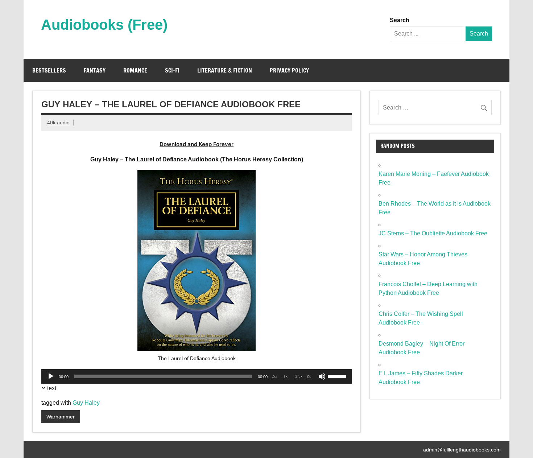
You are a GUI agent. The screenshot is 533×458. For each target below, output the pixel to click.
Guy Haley (86, 403)
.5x (274, 376)
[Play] (50, 376)
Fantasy (95, 70)
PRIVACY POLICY (289, 70)
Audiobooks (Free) (104, 25)
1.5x (298, 376)
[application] (196, 376)
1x (286, 376)
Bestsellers (49, 70)
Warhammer (60, 417)
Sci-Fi (172, 70)
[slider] (338, 375)
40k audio (58, 122)
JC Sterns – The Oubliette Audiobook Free (433, 233)
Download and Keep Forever (197, 144)
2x (309, 376)
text (51, 388)
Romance (135, 70)
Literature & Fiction (224, 70)
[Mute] (322, 376)
